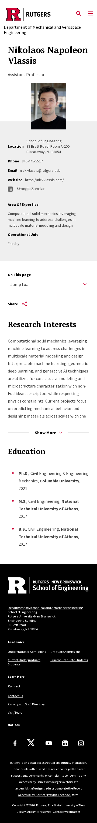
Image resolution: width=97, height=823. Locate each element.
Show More (45, 432)
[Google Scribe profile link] (31, 189)
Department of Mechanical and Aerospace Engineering (45, 608)
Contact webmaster (66, 812)
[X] (31, 743)
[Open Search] (79, 14)
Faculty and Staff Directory (26, 704)
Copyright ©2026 (23, 805)
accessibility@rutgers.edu (33, 788)
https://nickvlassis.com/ (44, 179)
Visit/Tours (15, 712)
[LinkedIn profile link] (10, 189)
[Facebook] (15, 743)
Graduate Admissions (65, 652)
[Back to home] (44, 586)
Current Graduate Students (69, 660)
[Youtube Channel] (49, 743)
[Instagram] (81, 743)
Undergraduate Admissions (27, 652)
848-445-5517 (32, 161)
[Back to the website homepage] (48, 14)
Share (13, 303)
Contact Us (15, 696)
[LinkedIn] (65, 743)
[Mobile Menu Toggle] (90, 14)
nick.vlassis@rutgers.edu (40, 170)
